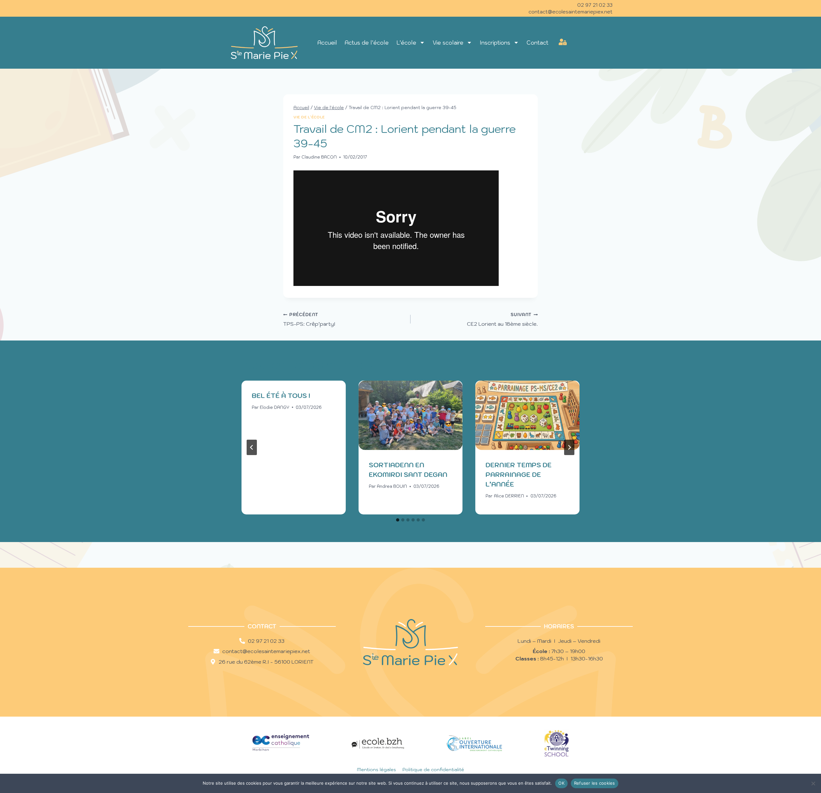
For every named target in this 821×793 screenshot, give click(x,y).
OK (561, 783)
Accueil (327, 42)
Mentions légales (376, 769)
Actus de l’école (367, 42)
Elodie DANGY (274, 407)
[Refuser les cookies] (813, 783)
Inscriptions (495, 42)
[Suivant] (569, 447)
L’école (406, 42)
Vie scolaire (448, 42)
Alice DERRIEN (509, 496)
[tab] (397, 519)
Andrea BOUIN (392, 486)
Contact (537, 42)
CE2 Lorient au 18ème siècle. (502, 319)
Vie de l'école (309, 117)
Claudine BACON (319, 157)
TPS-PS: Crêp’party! (309, 319)
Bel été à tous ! (281, 396)
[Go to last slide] (252, 447)
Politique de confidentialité (433, 769)
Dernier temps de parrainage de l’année (519, 474)
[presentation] (411, 415)
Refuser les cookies (594, 783)
